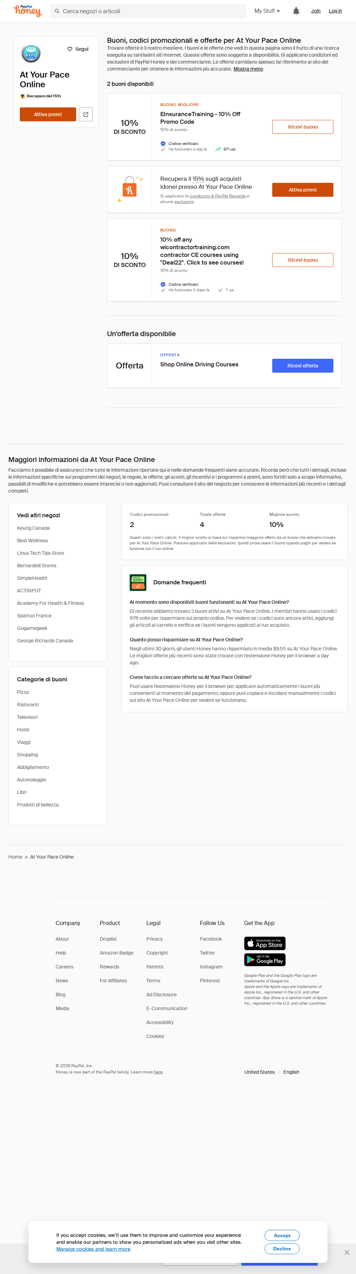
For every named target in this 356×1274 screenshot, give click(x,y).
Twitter (207, 953)
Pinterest (210, 980)
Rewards (109, 967)
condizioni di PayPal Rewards (218, 196)
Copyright (157, 953)
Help (61, 953)
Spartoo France (34, 615)
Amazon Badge (117, 953)
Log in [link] (335, 11)
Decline (282, 1248)
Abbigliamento (33, 767)
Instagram (211, 967)
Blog (60, 994)
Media (62, 1008)
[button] (271, 1072)
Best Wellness (32, 540)
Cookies (155, 1036)
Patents (154, 967)
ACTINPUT (29, 590)
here (158, 1072)
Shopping (27, 755)
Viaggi (24, 742)
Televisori (27, 717)
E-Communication (166, 1008)
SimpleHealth (32, 578)
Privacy (154, 939)
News (62, 980)
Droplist (108, 939)
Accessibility (160, 1022)
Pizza (23, 692)
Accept (282, 1235)
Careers (64, 967)
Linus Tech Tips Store (40, 553)
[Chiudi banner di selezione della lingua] (347, 1252)
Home (15, 857)
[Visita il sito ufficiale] (86, 114)
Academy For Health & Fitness (50, 603)
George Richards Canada (45, 641)
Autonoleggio (31, 780)
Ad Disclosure (161, 994)
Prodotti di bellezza (38, 805)
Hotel (23, 730)
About (62, 939)
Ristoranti (28, 704)
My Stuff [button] (264, 11)
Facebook (211, 939)
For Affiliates (113, 980)
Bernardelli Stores (36, 565)
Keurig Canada (33, 528)
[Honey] (28, 11)
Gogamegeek (32, 628)
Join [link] (316, 11)
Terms (153, 980)
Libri (21, 792)
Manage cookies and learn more (93, 1249)
